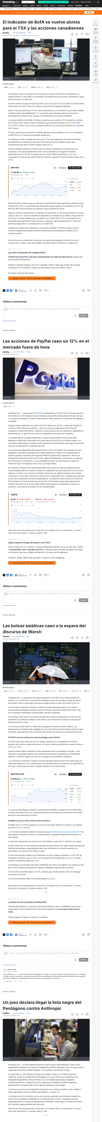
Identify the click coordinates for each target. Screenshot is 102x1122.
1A (25, 178)
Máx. (33, 178)
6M (22, 178)
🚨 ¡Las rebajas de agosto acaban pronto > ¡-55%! (53, 2)
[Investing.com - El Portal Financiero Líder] (11, 2)
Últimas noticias (8, 8)
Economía (64, 8)
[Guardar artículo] (77, 34)
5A (29, 178)
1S (15, 178)
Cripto (83, 8)
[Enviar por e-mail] (40, 290)
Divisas (35, 8)
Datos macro (56, 8)
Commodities (42, 8)
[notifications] (94, 2)
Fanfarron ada (11, 969)
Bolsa (49, 8)
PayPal (39, 413)
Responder (8, 981)
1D (12, 178)
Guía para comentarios (9, 321)
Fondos (78, 8)
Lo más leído (20, 8)
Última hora (28, 8)
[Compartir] (72, 34)
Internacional (90, 8)
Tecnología (71, 8)
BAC (63, 94)
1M (18, 178)
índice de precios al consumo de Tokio (68, 832)
